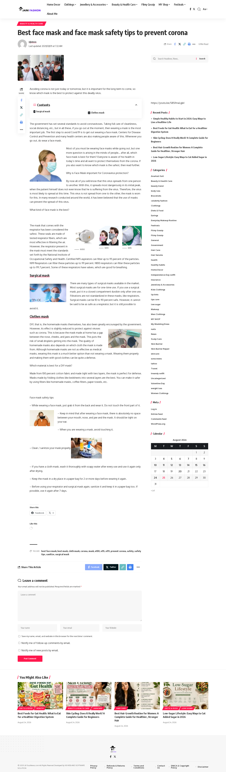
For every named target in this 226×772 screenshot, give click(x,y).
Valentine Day (158, 383)
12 (172, 465)
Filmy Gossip (157, 230)
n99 (108, 551)
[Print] (189, 44)
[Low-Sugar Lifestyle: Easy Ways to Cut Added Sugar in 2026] (185, 695)
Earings (154, 215)
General (155, 240)
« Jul (153, 490)
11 (164, 465)
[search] (199, 9)
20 (180, 471)
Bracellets (156, 196)
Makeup (155, 309)
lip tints (154, 294)
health (154, 260)
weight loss (156, 388)
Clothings (155, 205)
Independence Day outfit (163, 275)
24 (155, 477)
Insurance (156, 280)
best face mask (48, 551)
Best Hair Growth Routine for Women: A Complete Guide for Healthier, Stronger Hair (137, 717)
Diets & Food (157, 210)
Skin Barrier (157, 344)
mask (91, 551)
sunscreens (156, 358)
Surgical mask (43, 111)
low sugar (156, 304)
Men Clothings (158, 314)
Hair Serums (157, 255)
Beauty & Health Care (31, 23)
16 (204, 465)
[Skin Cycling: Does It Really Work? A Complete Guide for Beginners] (88, 695)
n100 (97, 551)
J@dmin (32, 41)
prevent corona (118, 551)
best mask (62, 551)
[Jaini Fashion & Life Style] (30, 9)
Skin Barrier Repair (160, 349)
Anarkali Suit (157, 176)
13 (180, 465)
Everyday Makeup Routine (163, 220)
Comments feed (159, 419)
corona (84, 551)
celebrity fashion (159, 200)
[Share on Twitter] (179, 44)
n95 (103, 551)
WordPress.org (158, 424)
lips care (155, 299)
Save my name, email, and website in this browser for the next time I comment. (57, 636)
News (153, 334)
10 (155, 465)
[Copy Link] (184, 44)
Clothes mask (97, 112)
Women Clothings (159, 393)
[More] (194, 44)
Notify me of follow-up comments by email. (45, 643)
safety (130, 551)
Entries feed (157, 414)
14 (188, 465)
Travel (154, 368)
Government (157, 245)
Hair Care (155, 250)
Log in (154, 409)
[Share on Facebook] (175, 44)
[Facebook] (190, 9)
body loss (155, 191)
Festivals (155, 225)
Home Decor (157, 270)
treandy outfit (157, 373)
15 (196, 465)
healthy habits (158, 265)
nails (153, 329)
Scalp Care (156, 339)
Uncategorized (158, 378)
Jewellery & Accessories (162, 284)
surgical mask (62, 554)
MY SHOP (155, 319)
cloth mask (74, 551)
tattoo (154, 363)
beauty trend (157, 186)
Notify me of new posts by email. (39, 650)
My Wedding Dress (160, 324)
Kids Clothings (158, 289)
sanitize (50, 554)
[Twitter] (194, 9)
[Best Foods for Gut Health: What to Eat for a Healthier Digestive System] (40, 695)
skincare (155, 353)
